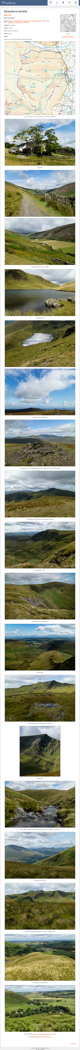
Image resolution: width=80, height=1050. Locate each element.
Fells (63, 3)
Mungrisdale (19, 22)
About (75, 3)
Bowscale (10, 21)
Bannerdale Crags (36, 21)
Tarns (69, 3)
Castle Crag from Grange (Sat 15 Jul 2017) (44, 1034)
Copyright (33, 1048)
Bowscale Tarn (18, 21)
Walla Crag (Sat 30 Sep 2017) (43, 1037)
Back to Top (73, 1043)
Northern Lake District (68, 37)
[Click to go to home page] (10, 2)
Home (50, 3)
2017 (10, 15)
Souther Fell (11, 22)
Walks (57, 3)
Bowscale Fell (27, 21)
